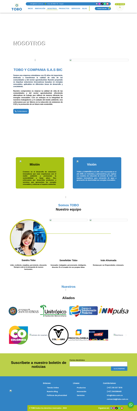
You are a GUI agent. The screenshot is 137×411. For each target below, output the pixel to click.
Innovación (40, 8)
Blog (84, 8)
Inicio (30, 8)
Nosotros (52, 8)
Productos (64, 8)
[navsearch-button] (92, 8)
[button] (11, 311)
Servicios (75, 8)
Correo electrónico (77, 360)
